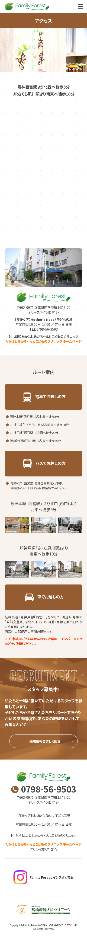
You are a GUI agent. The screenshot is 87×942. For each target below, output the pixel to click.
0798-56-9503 (48, 789)
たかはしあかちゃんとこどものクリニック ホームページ (43, 341)
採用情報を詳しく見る (44, 741)
